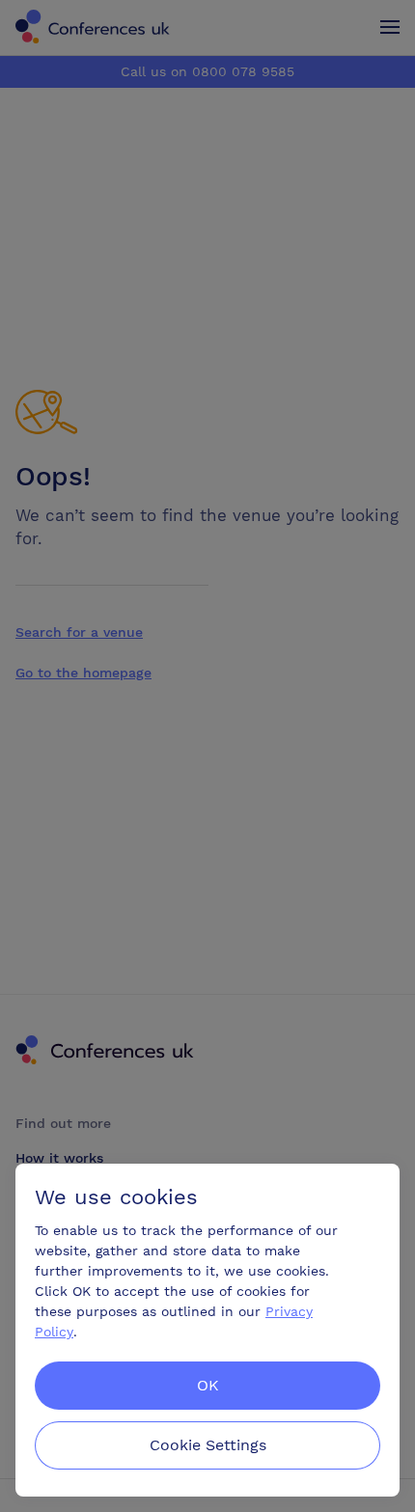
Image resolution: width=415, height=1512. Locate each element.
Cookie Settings (208, 1445)
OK (208, 1385)
